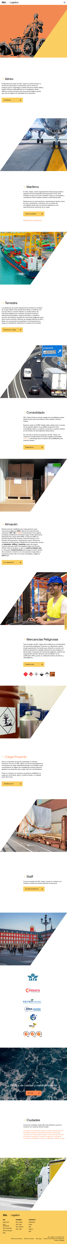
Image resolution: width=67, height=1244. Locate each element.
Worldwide (32, 1222)
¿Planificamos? (8, 784)
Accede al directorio (31, 889)
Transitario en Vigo (59, 1138)
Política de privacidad (16, 1238)
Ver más (30, 1093)
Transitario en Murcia (36, 1133)
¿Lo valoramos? (9, 562)
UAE (30, 1231)
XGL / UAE (19, 1229)
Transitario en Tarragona (31, 1134)
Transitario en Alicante (30, 1131)
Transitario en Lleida (37, 1136)
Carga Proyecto (16, 757)
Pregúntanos (29, 447)
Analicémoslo (29, 664)
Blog (4, 1233)
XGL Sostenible (7, 1228)
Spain (30, 1224)
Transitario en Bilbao (44, 1138)
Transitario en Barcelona (48, 1134)
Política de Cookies (29, 1238)
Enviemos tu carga (10, 330)
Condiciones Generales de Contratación (53, 1238)
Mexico (31, 1229)
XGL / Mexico (19, 1227)
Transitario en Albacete (51, 1133)
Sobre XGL (6, 1222)
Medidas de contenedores (33, 220)
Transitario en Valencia (46, 1131)
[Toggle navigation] (64, 2)
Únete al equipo (7, 1230)
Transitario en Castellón (52, 1136)
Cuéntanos (7, 100)
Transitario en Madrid (30, 1138)
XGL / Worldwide (6, 1225)
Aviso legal (38, 1238)
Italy (30, 1227)
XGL (4, 1220)
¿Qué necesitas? (30, 214)
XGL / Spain (19, 1222)
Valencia (26, 438)
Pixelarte (62, 1240)
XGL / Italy (19, 1224)
